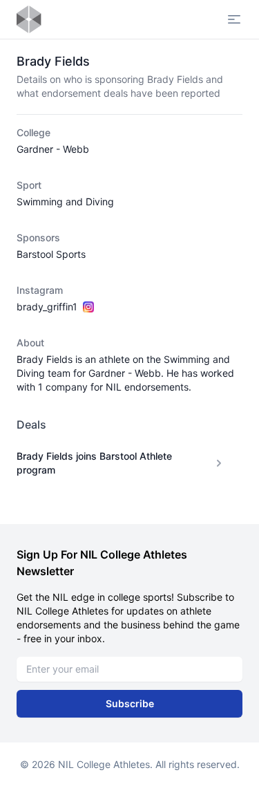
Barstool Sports (51, 254)
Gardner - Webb (53, 149)
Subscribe (130, 703)
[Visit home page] (29, 19)
